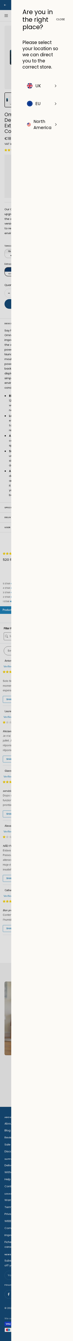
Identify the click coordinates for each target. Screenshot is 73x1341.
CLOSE (59, 19)
